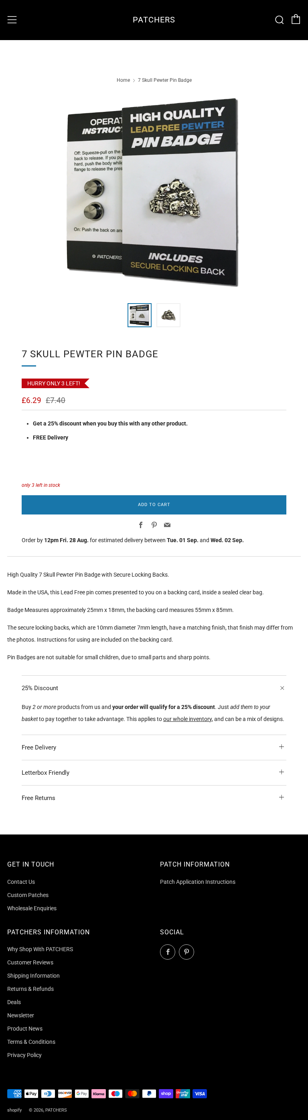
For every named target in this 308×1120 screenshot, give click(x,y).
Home (123, 80)
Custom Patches (28, 895)
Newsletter (20, 1015)
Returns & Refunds (30, 989)
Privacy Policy (24, 1055)
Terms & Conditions (31, 1042)
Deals (14, 1002)
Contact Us (21, 882)
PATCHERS (154, 19)
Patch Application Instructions (197, 882)
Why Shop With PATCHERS (40, 949)
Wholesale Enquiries (32, 908)
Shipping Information (33, 975)
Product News (25, 1028)
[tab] (140, 315)
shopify (14, 1110)
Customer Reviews (30, 962)
